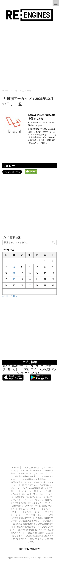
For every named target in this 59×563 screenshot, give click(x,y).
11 (14, 273)
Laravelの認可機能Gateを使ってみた (41, 117)
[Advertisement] (29, 55)
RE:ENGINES (29, 549)
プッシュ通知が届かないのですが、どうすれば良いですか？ (32, 506)
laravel (34, 125)
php (40, 125)
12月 (22, 90)
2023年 (14, 90)
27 (29, 285)
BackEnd (49, 122)
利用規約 (47, 521)
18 (14, 279)
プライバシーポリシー (28, 509)
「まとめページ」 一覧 (26, 491)
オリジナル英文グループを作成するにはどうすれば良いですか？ (32, 497)
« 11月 (5, 296)
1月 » (14, 296)
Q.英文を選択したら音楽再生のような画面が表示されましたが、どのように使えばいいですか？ (31, 482)
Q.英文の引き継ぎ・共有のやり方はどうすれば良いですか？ (32, 476)
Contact (15, 467)
